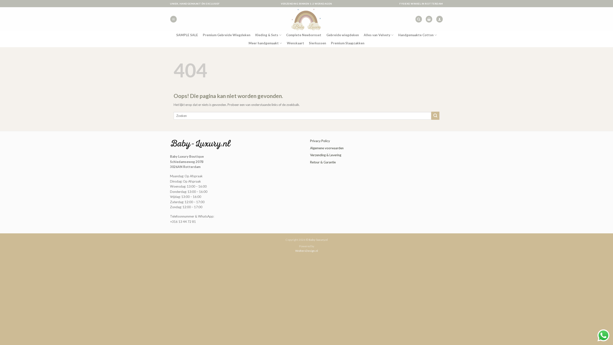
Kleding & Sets (266, 35)
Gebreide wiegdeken (342, 35)
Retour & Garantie (323, 162)
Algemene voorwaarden (327, 148)
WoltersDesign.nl (306, 251)
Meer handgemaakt (264, 43)
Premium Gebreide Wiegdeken (226, 35)
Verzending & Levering (325, 155)
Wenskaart (295, 43)
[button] (173, 19)
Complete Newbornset (303, 35)
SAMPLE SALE (187, 35)
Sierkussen (317, 43)
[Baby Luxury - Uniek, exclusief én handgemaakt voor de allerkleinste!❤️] (306, 19)
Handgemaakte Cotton (416, 35)
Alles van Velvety (377, 35)
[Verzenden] (435, 116)
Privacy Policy (320, 141)
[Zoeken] (418, 19)
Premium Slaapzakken (347, 43)
